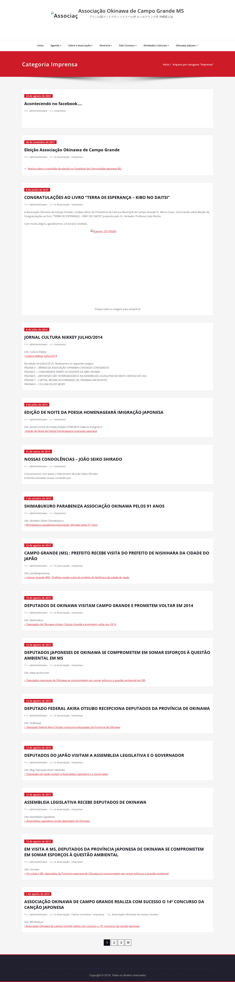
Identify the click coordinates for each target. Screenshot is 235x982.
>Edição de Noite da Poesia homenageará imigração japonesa (60, 431)
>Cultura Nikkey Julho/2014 (40, 356)
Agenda (55, 45)
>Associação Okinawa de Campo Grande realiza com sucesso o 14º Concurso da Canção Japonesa (82, 926)
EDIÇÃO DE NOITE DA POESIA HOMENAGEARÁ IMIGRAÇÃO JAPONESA (93, 412)
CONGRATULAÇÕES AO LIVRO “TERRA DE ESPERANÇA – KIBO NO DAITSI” (97, 197)
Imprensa (60, 110)
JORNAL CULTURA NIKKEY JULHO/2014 (63, 337)
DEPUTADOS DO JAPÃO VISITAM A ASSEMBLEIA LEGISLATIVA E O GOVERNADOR (104, 755)
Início (40, 45)
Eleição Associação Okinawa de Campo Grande (72, 150)
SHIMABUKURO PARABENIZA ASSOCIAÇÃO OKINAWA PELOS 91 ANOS (94, 506)
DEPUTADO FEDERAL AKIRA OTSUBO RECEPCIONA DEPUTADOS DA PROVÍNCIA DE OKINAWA (117, 708)
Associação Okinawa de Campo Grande (135, 914)
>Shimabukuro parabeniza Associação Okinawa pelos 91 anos (61, 524)
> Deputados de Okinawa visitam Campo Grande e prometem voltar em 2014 (70, 624)
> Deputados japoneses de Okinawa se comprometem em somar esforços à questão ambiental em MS (84, 680)
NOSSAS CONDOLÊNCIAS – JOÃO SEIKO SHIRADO (73, 459)
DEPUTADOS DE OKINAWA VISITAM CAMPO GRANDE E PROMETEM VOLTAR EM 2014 (108, 605)
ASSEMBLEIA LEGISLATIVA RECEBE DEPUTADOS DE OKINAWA (85, 802)
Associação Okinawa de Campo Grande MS (131, 10)
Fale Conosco (127, 45)
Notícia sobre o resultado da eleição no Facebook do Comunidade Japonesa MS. (75, 168)
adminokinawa (38, 110)
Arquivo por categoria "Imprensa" (193, 64)
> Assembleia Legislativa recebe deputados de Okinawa (57, 821)
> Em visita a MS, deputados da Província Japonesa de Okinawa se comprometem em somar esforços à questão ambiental (96, 873)
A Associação (62, 157)
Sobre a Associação (79, 45)
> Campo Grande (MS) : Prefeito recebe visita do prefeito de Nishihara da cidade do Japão (76, 577)
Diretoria (105, 45)
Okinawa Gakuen (186, 45)
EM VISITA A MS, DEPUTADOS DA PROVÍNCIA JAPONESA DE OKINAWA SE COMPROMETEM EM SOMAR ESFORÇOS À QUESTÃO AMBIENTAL (114, 851)
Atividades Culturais (155, 45)
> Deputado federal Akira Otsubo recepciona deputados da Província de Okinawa (72, 727)
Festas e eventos (81, 914)
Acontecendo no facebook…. (53, 103)
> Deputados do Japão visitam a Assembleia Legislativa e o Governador (66, 774)
